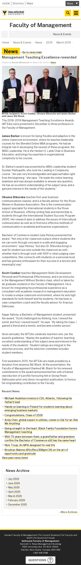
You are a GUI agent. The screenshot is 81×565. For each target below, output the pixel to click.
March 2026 (15, 496)
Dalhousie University (13, 13)
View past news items (15, 457)
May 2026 (14, 487)
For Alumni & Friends (44, 538)
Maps (30, 3)
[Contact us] (40, 560)
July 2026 (13, 479)
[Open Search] (68, 13)
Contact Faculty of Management (20, 535)
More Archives (69, 512)
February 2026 (16, 500)
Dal (6, 3)
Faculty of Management (40, 25)
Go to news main (32, 52)
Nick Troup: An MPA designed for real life (30, 445)
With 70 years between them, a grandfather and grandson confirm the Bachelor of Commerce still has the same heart (40, 438)
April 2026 (14, 491)
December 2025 (17, 504)
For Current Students (49, 535)
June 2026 (14, 483)
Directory (18, 3)
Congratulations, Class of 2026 (24, 415)
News (53, 62)
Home (5, 42)
